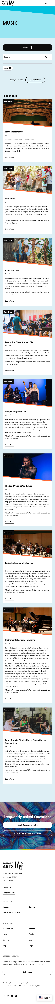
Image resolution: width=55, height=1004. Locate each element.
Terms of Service (7, 986)
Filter (25, 47)
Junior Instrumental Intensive (19, 562)
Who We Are (8, 928)
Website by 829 (35, 986)
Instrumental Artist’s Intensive (20, 639)
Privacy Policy (18, 986)
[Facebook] (4, 996)
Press (5, 934)
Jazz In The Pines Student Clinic (20, 342)
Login (31, 945)
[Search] (46, 3)
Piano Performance (14, 131)
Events (31, 939)
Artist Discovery (13, 270)
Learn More (9, 157)
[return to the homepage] (13, 865)
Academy (6, 907)
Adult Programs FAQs (27, 825)
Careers (6, 939)
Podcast (32, 928)
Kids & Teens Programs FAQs (27, 833)
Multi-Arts (10, 198)
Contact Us (7, 887)
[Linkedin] (16, 996)
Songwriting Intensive (15, 411)
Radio (31, 934)
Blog (4, 945)
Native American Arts (11, 912)
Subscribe (27, 972)
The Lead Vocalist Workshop (18, 485)
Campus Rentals (9, 892)
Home (26, 986)
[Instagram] (8, 996)
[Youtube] (12, 996)
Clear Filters (35, 79)
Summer (32, 907)
